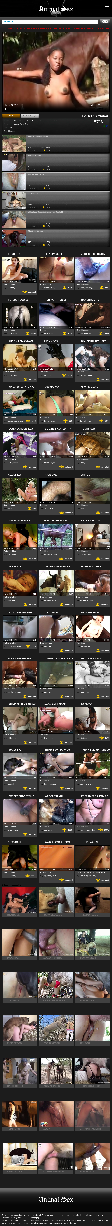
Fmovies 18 (33, 193)
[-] (106, 125)
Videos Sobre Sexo (36, 174)
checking (88, 288)
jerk (82, 692)
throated (84, 646)
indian (49, 375)
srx (45, 375)
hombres (17, 692)
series (10, 421)
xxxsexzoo (52, 421)
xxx (82, 375)
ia (81, 600)
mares (10, 334)
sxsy (9, 600)
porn (84, 600)
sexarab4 (11, 784)
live (45, 738)
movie (14, 600)
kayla (82, 421)
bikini (10, 738)
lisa (52, 288)
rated (89, 830)
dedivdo (84, 738)
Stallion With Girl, (21, 124)
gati (9, 876)
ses (85, 375)
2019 (10, 463)
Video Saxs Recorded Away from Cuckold (45, 212)
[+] (104, 126)
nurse (10, 646)
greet (10, 375)
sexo (13, 876)
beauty (47, 784)
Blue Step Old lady (35, 231)
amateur (47, 554)
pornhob (11, 288)
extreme (11, 830)
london (16, 463)
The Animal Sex (56, 9)
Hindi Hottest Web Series (38, 136)
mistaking (84, 876)
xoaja (13, 554)
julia (19, 646)
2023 (46, 508)
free (45, 421)
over (82, 288)
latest (54, 600)
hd (82, 334)
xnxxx (82, 784)
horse (91, 784)
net (9, 554)
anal (51, 508)
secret (52, 784)
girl (87, 784)
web (15, 421)
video (90, 375)
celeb (89, 554)
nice (90, 646)
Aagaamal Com (34, 155)
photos (83, 554)
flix (89, 421)
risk (51, 463)
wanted (92, 876)
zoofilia (10, 508)
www (54, 876)
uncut (20, 421)
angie (15, 738)
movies (47, 334)
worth (55, 463)
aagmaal (51, 738)
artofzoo (47, 646)
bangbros (87, 334)
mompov (47, 600)
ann (14, 646)
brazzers (88, 692)
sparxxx (47, 288)
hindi (52, 830)
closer (15, 375)
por (52, 334)
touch (46, 463)
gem (11, 127)
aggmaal (47, 876)
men (15, 334)
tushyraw (84, 463)
